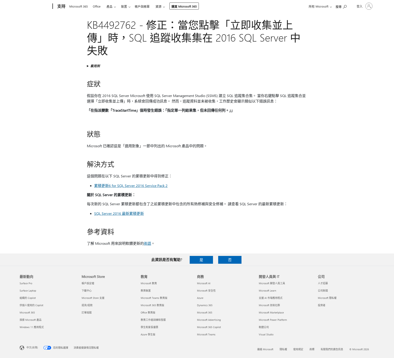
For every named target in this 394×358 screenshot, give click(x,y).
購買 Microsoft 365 (184, 6)
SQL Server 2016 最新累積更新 (119, 213)
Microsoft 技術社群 (269, 305)
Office (97, 6)
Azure (200, 298)
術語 (147, 243)
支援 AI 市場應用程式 (271, 298)
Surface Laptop (28, 290)
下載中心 (87, 290)
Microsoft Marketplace (271, 312)
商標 (311, 349)
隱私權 (283, 349)
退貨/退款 (87, 305)
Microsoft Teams (206, 334)
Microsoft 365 (78, 6)
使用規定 (298, 349)
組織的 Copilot (28, 298)
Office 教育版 (148, 312)
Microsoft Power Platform (273, 319)
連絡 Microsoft (265, 349)
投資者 (321, 305)
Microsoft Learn (267, 290)
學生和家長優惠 (149, 327)
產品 (109, 6)
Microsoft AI (203, 283)
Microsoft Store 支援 (93, 298)
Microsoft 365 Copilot (209, 327)
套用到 (95, 66)
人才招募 (323, 283)
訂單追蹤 (87, 312)
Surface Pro (26, 283)
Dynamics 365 (205, 305)
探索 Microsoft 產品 (30, 319)
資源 (158, 6)
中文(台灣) (32, 347)
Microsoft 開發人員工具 (272, 283)
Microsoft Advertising (209, 319)
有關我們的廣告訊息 (332, 349)
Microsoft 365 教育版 (152, 305)
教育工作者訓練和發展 (153, 319)
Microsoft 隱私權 (327, 298)
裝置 (124, 6)
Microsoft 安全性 (206, 290)
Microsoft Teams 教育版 (154, 298)
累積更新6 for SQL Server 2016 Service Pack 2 (131, 185)
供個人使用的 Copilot (31, 305)
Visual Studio (266, 334)
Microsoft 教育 (149, 283)
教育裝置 (146, 290)
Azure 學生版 (148, 334)
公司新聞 (323, 290)
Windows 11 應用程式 (32, 327)
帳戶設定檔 (88, 283)
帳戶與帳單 (142, 6)
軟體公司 (264, 327)
